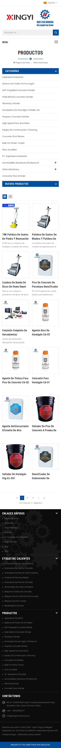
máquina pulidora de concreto (18, 591)
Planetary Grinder (11, 103)
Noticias (7, 532)
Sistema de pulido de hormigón (18, 83)
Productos (8, 523)
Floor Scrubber (9, 149)
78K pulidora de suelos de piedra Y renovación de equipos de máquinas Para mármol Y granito (15, 237)
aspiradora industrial (12, 77)
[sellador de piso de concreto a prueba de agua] (45, 408)
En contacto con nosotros (16, 537)
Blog (6, 546)
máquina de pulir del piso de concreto (21, 596)
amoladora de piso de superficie (18, 563)
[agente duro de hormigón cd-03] (45, 312)
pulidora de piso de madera (16, 577)
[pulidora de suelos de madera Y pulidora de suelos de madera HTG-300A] (45, 217)
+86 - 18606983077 (16, 710)
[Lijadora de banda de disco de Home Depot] (15, 265)
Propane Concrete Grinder (15, 116)
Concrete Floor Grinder (13, 176)
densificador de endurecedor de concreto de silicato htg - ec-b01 (43, 476)
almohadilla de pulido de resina (18, 587)
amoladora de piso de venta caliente (21, 573)
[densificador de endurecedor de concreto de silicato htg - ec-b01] (45, 456)
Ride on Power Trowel (13, 143)
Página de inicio (23, 62)
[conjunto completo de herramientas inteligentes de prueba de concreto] (15, 312)
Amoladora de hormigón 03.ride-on (21, 110)
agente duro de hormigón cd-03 (41, 332)
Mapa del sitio (10, 542)
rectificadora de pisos (14, 605)
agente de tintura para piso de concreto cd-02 (15, 380)
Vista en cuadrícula (5, 196)
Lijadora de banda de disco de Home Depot (14, 284)
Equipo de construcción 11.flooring (19, 130)
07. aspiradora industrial (14, 156)
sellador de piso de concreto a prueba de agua (44, 428)
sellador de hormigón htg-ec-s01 (14, 476)
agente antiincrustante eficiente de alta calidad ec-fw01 (15, 428)
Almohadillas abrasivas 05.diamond (20, 163)
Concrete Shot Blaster (13, 136)
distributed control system (29, 734)
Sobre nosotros (11, 527)
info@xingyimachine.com (18, 716)
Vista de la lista (10, 196)
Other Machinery (40, 62)
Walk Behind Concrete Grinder (17, 97)
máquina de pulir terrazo (15, 601)
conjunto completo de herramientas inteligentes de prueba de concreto (15, 333)
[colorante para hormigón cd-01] (45, 360)
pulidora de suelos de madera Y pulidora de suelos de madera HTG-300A (45, 237)
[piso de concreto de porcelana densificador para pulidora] (45, 265)
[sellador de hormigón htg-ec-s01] (15, 456)
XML (6, 551)
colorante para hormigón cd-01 (41, 380)
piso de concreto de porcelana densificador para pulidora (45, 285)
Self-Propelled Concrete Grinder (18, 90)
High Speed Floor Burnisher (16, 123)
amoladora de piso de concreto (18, 568)
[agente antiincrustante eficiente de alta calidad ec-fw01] (15, 408)
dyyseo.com (52, 730)
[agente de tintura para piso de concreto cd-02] (15, 360)
